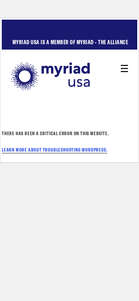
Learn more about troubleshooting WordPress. (54, 150)
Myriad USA (69, 76)
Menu (124, 68)
